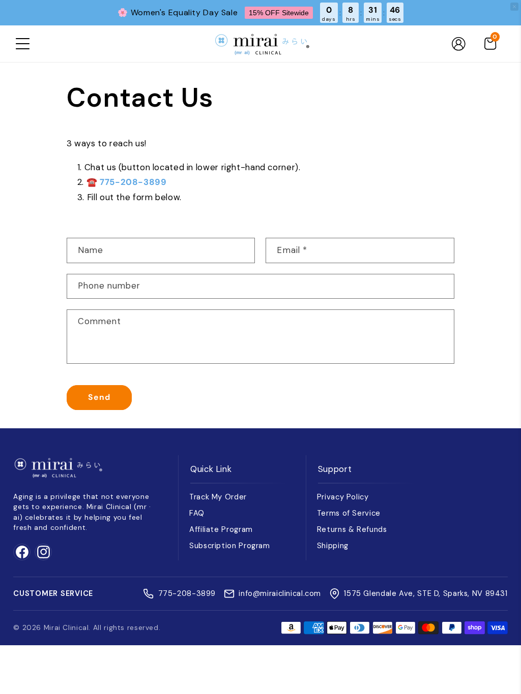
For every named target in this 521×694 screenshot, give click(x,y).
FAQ (197, 513)
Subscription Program (229, 546)
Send (99, 397)
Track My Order (218, 497)
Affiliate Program (221, 529)
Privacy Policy (343, 497)
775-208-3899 (133, 181)
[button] (22, 43)
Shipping (333, 546)
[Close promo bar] (514, 7)
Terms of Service (349, 513)
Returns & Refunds (352, 529)
